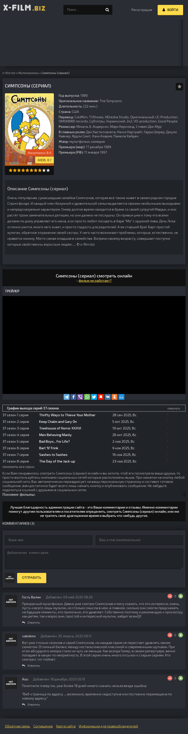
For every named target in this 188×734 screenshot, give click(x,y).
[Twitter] (94, 397)
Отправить (31, 578)
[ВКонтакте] (108, 397)
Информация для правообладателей (108, 726)
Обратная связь (17, 726)
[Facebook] (73, 397)
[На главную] (24, 10)
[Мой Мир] (121, 397)
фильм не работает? (95, 280)
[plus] (180, 596)
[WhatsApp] (87, 397)
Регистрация (141, 10)
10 (48, 170)
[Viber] (80, 397)
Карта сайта (66, 726)
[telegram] (67, 397)
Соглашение (43, 726)
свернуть (173, 408)
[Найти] (107, 10)
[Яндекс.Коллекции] (101, 397)
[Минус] (169, 596)
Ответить (33, 622)
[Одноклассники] (115, 397)
